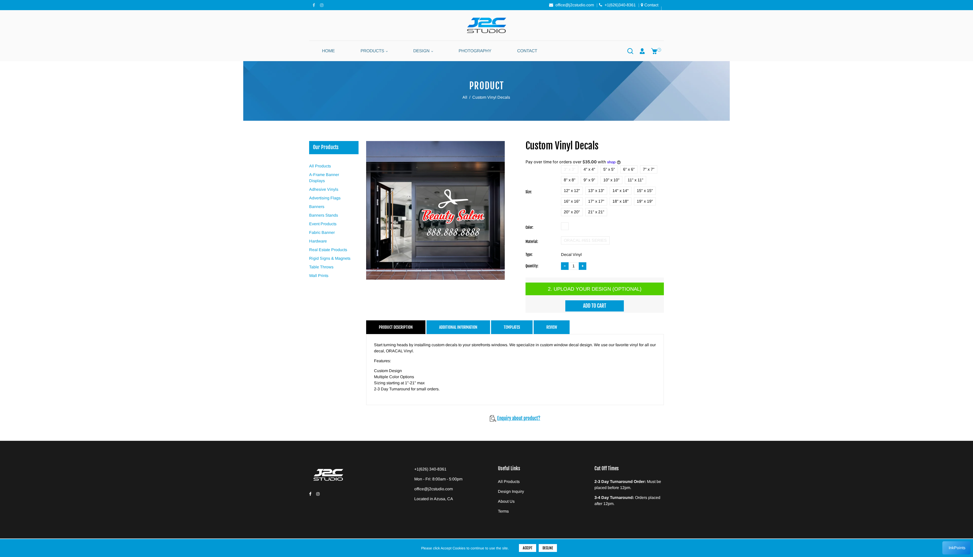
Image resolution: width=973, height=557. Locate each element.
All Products (320, 166)
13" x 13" (596, 190)
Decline (547, 548)
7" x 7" (648, 169)
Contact (651, 5)
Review (551, 327)
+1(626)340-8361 (620, 5)
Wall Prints (318, 275)
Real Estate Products (328, 250)
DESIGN (422, 50)
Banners (316, 206)
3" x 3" (569, 169)
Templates (512, 327)
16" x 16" (572, 201)
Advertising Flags (325, 198)
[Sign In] (642, 51)
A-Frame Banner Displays (324, 177)
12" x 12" (572, 190)
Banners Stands (323, 215)
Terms (503, 511)
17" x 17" (596, 201)
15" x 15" (645, 190)
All (464, 97)
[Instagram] (322, 5)
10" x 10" (611, 180)
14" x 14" (620, 190)
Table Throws (321, 267)
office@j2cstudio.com (574, 5)
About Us (506, 501)
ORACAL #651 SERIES (585, 240)
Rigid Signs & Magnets (329, 258)
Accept (527, 548)
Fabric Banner (322, 232)
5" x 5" (609, 169)
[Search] (630, 51)
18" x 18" (620, 201)
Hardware (318, 241)
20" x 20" (572, 212)
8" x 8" (569, 180)
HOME (328, 50)
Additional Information (458, 327)
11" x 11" (635, 180)
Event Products (322, 224)
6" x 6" (629, 169)
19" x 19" (645, 201)
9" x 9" (589, 180)
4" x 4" (589, 169)
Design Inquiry (511, 491)
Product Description (396, 327)
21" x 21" (596, 212)
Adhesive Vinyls (323, 189)
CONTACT (527, 50)
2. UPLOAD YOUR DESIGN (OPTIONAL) (595, 289)
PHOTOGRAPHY (475, 50)
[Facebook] (313, 5)
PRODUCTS (373, 50)
